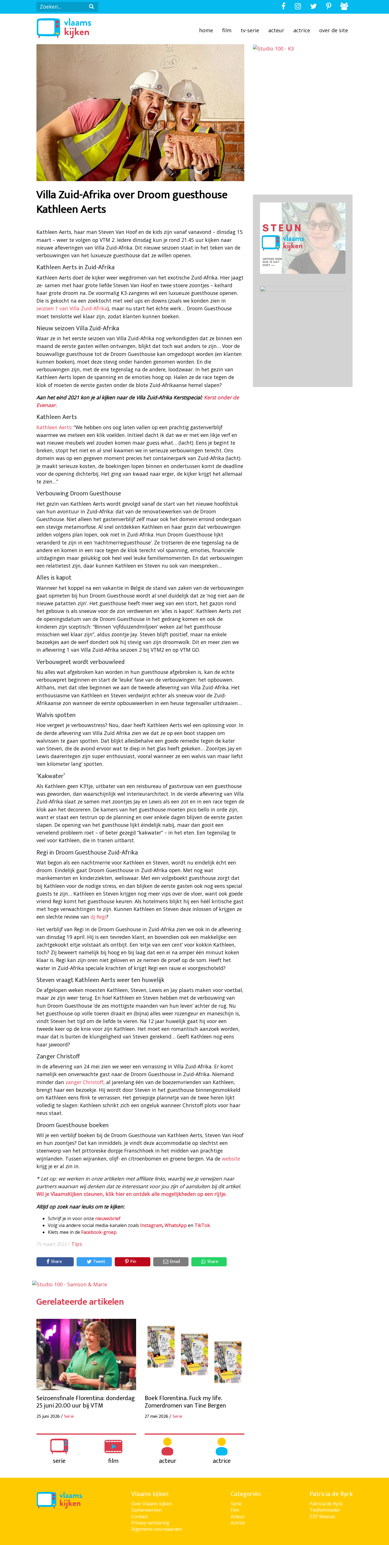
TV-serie (250, 30)
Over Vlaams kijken (151, 1504)
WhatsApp (176, 1225)
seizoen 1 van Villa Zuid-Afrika (71, 308)
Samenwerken (146, 1510)
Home (206, 30)
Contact (139, 1516)
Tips (76, 1243)
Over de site (333, 30)
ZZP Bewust (322, 1516)
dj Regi (98, 916)
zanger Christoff (84, 1082)
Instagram (151, 1225)
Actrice (301, 30)
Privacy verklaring (150, 1523)
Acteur (276, 30)
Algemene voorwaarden (156, 1529)
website (231, 1158)
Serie (236, 1504)
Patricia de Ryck (326, 1504)
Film (227, 30)
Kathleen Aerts (53, 427)
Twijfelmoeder (325, 1510)
